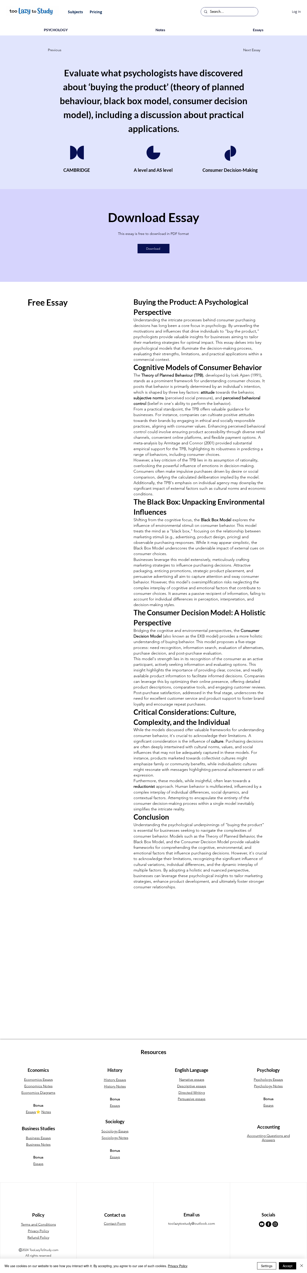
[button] (75, 11)
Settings (266, 1266)
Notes (46, 1112)
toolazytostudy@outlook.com (191, 1223)
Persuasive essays (191, 1099)
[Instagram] (275, 1224)
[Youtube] (262, 1224)
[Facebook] (268, 1224)
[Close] (301, 1265)
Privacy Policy (177, 1266)
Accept (287, 1266)
